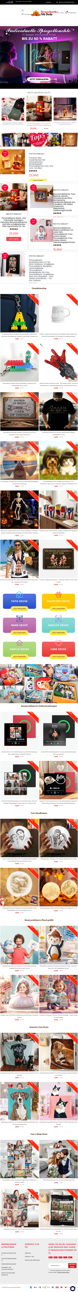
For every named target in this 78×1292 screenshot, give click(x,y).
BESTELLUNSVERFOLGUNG (65, 2)
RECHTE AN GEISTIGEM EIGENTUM (8, 1274)
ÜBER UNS (28, 1253)
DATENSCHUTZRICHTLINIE (9, 1254)
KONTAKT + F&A (29, 1256)
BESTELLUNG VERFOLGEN (32, 1260)
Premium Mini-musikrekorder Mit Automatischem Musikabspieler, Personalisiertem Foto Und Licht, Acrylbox (41, 163)
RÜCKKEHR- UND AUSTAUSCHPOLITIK (7, 1268)
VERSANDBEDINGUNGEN (9, 1264)
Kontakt (48, 2)
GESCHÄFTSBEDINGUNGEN (9, 1259)
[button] (34, 85)
